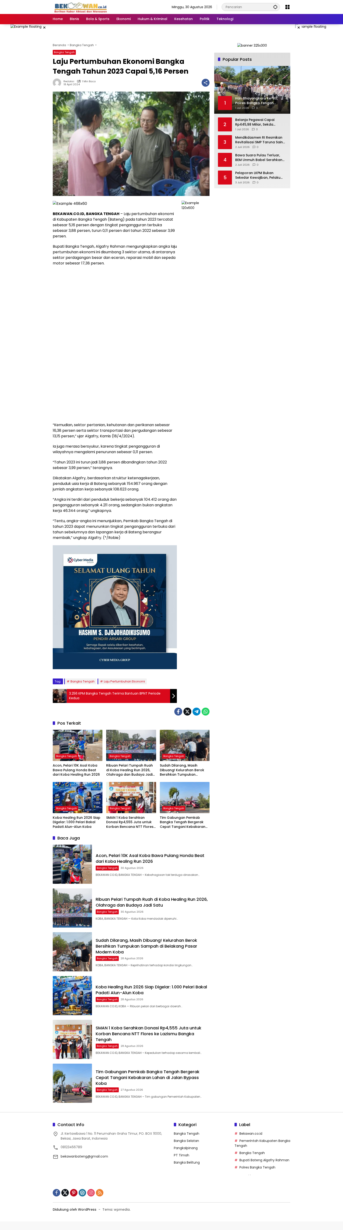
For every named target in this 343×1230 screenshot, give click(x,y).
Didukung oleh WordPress (74, 1209)
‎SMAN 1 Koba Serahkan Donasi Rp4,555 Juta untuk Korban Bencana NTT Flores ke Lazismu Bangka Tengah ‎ (130, 822)
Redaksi (68, 81)
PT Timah (181, 1155)
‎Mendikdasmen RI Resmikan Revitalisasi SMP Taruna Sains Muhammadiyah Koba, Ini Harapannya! (260, 139)
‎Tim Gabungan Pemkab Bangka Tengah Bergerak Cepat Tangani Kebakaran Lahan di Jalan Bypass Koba (184, 822)
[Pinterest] (73, 1192)
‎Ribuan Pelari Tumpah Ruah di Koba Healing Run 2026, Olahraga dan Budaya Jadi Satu (129, 770)
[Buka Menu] (287, 7)
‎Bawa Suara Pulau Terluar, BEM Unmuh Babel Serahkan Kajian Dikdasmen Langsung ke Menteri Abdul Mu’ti (259, 157)
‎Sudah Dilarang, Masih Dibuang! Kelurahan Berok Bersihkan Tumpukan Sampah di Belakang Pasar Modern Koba (183, 770)
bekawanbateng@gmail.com (84, 1156)
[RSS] (99, 1192)
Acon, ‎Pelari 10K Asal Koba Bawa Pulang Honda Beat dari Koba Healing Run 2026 (76, 770)
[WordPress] (82, 1192)
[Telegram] (196, 712)
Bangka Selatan (186, 1140)
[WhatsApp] (206, 712)
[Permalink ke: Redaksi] (58, 83)
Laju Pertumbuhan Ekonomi (124, 681)
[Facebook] (178, 712)
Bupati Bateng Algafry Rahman (264, 1160)
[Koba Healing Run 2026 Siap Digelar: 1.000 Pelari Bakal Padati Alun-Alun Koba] (77, 797)
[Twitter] (187, 712)
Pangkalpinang (186, 1148)
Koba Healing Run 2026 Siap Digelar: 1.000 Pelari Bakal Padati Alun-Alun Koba (76, 822)
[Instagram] (91, 1192)
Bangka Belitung (187, 1162)
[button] (275, 7)
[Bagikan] (206, 83)
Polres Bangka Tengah (257, 1167)
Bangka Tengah (64, 52)
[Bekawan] (82, 6)
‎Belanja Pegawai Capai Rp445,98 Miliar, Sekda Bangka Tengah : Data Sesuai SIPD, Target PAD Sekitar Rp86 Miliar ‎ (260, 122)
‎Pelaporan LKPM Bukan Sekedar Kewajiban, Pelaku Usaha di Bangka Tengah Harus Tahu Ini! (257, 175)
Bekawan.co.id (250, 1133)
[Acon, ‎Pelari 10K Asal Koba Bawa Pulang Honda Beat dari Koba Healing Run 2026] (77, 745)
